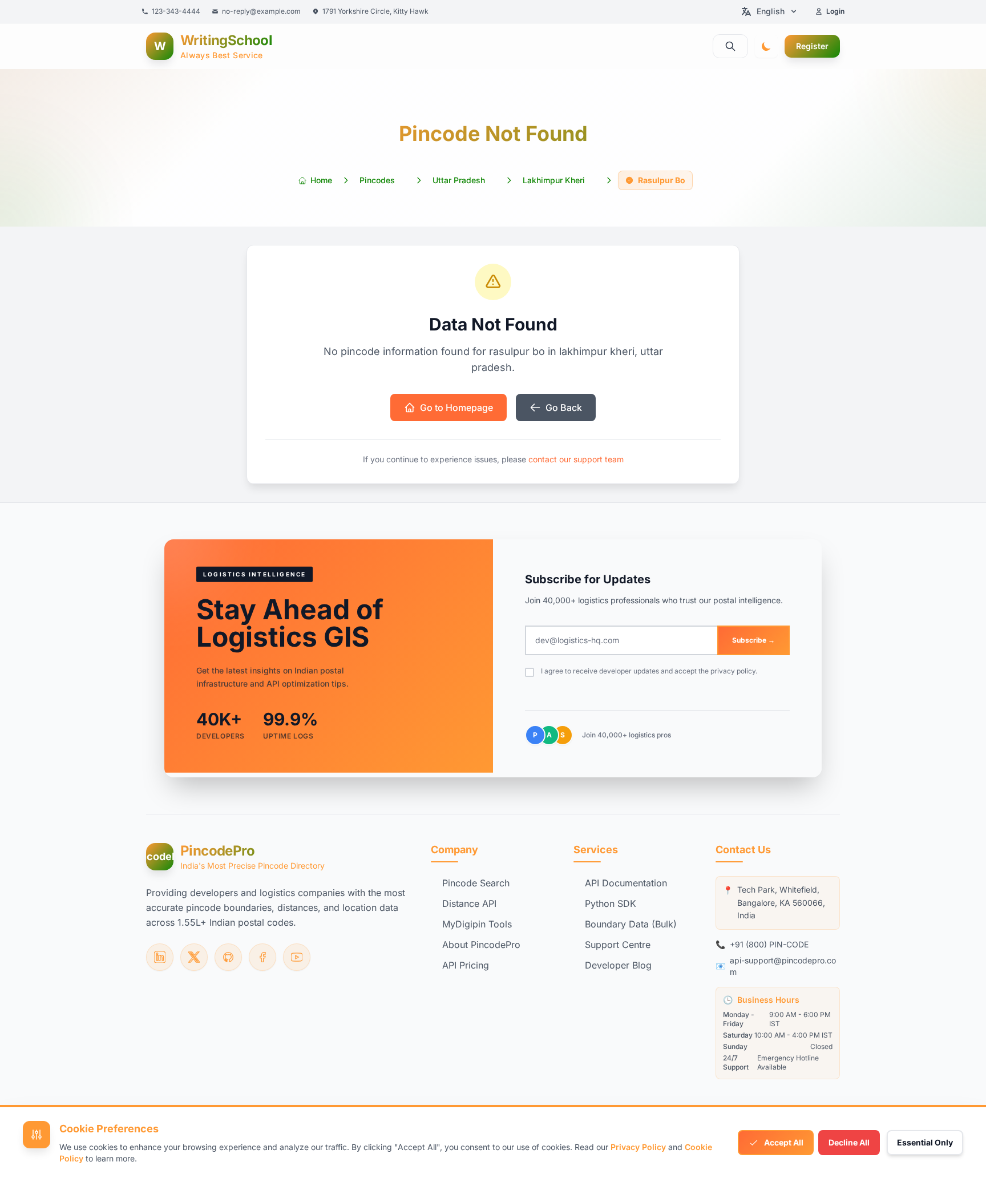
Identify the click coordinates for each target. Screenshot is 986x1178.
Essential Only (925, 1142)
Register (812, 46)
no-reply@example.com (261, 11)
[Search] (730, 46)
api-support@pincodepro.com (783, 966)
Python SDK (610, 903)
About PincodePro (481, 944)
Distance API (469, 903)
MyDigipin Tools (477, 924)
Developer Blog (618, 965)
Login (835, 11)
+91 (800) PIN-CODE (769, 944)
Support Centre (617, 944)
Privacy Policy (638, 1147)
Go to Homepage (456, 407)
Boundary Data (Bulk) (631, 924)
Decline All (849, 1142)
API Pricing (465, 965)
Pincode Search (476, 883)
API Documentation (626, 883)
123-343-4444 (176, 11)
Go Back (563, 407)
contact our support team (576, 459)
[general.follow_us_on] (159, 957)
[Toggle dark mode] (766, 46)
